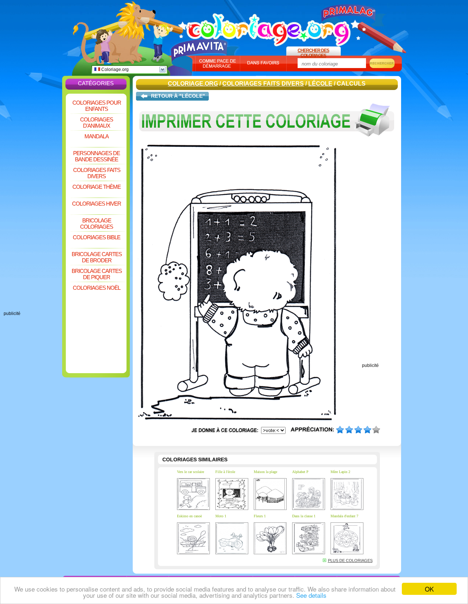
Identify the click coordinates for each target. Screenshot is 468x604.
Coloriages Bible (96, 237)
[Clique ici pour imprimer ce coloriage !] (267, 142)
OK (429, 588)
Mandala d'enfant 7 (344, 516)
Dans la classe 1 (304, 516)
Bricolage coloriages (96, 223)
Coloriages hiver (96, 203)
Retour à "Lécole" (178, 96)
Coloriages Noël (96, 288)
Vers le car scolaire (190, 472)
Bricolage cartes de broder (97, 257)
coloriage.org (268, 26)
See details (311, 595)
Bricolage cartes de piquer (97, 274)
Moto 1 (220, 516)
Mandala (96, 136)
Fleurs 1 (260, 516)
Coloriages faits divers (96, 173)
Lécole (320, 83)
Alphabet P (300, 472)
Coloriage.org (114, 69)
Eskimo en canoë (189, 516)
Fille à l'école (225, 472)
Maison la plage (265, 472)
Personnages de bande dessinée (96, 156)
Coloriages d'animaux (96, 122)
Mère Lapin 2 (340, 472)
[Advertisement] (33, 201)
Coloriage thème (96, 187)
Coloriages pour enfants (96, 106)
